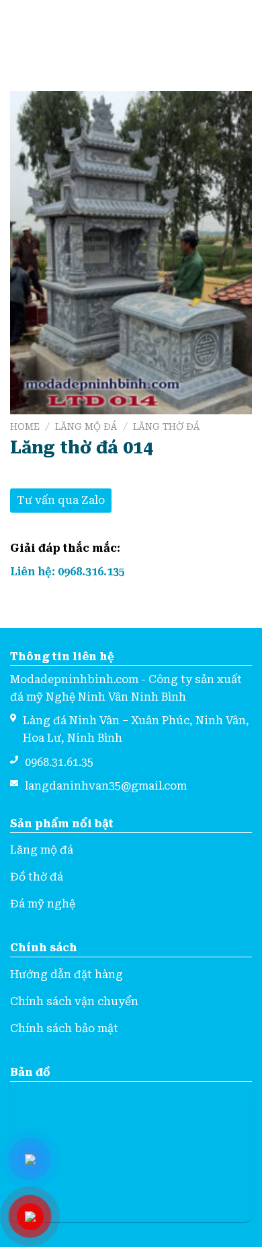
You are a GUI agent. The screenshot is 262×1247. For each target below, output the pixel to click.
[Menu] (18, 32)
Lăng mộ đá (86, 426)
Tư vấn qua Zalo (61, 500)
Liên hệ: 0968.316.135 (67, 571)
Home (25, 426)
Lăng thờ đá (166, 426)
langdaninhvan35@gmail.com (106, 785)
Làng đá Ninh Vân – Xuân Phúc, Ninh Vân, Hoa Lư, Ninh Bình (136, 729)
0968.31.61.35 (59, 762)
